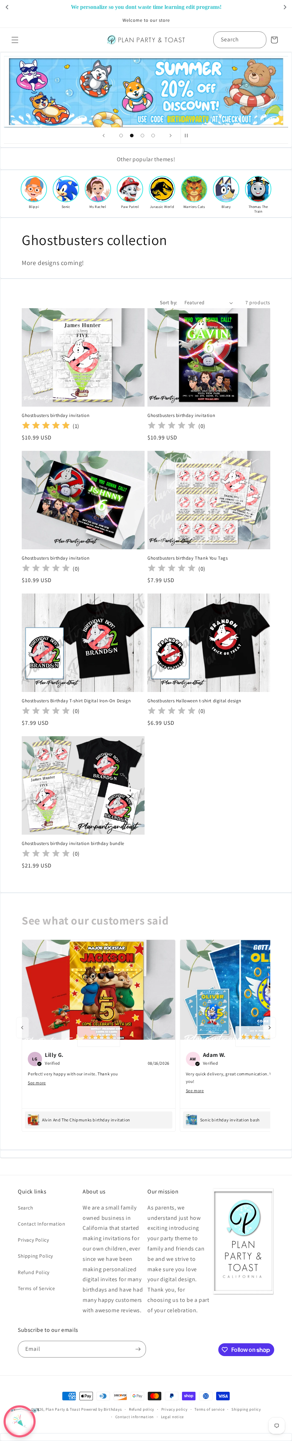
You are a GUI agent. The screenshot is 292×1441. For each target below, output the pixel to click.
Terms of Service (36, 1288)
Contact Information (41, 1224)
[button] (15, 40)
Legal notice (172, 1416)
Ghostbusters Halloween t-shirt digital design (194, 701)
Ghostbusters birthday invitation (55, 415)
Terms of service (209, 1409)
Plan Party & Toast (63, 1409)
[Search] (258, 39)
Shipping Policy (35, 1256)
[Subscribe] (138, 1349)
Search (25, 1208)
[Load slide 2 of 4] (131, 135)
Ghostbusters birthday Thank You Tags (187, 558)
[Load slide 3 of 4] (142, 135)
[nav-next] (269, 1027)
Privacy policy (174, 1409)
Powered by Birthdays (101, 1409)
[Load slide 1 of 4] (121, 135)
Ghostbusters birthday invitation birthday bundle (73, 843)
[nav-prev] (22, 1027)
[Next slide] (170, 135)
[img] (46, 426)
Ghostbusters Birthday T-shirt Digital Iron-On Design (76, 701)
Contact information (134, 1416)
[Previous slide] (103, 135)
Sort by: (168, 302)
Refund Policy (33, 1272)
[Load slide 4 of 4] (153, 135)
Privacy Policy (33, 1240)
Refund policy (141, 1409)
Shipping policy (246, 1409)
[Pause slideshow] (188, 135)
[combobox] (240, 40)
